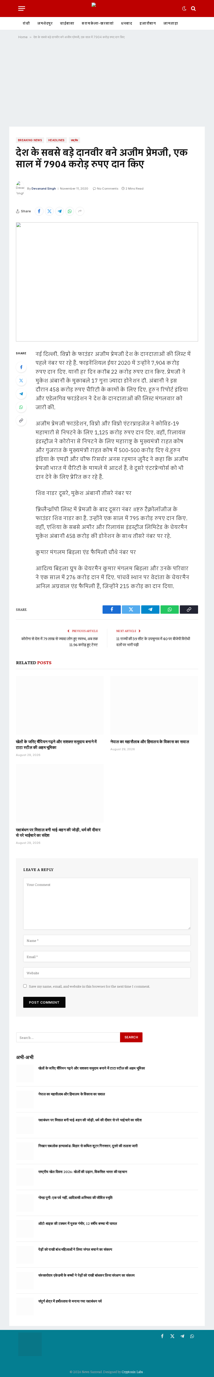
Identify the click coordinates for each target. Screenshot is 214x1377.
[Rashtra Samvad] (107, 8)
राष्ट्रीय (74, 140)
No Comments (107, 188)
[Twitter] (21, 380)
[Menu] (21, 8)
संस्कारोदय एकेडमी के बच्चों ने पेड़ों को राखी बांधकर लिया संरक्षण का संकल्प (86, 1275)
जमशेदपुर (45, 23)
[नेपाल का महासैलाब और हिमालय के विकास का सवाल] (154, 705)
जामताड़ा (170, 23)
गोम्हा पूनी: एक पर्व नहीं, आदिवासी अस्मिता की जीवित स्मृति (75, 1197)
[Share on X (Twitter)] (49, 211)
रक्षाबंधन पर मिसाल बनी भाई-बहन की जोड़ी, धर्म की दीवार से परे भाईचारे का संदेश (58, 832)
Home (23, 37)
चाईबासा (67, 23)
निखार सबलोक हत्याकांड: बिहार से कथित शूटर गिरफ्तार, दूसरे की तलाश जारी (88, 1145)
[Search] (193, 8)
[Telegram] (21, 394)
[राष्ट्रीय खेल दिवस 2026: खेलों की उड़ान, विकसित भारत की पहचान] (25, 1177)
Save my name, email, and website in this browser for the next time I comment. (89, 986)
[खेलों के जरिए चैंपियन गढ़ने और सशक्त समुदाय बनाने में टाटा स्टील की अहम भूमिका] (60, 705)
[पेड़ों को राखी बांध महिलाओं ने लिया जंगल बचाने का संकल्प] (25, 1255)
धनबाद (126, 23)
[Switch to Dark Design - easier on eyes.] (184, 8)
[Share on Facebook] (39, 211)
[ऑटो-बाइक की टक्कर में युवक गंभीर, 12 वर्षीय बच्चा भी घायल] (25, 1229)
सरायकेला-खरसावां (98, 23)
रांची (26, 23)
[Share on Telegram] (59, 211)
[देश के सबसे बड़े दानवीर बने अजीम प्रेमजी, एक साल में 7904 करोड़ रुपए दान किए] (107, 282)
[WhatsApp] (21, 407)
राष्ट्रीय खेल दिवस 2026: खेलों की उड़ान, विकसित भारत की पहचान (82, 1171)
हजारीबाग (148, 23)
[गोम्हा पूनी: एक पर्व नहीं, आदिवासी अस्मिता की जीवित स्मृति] (25, 1203)
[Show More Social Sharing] (79, 211)
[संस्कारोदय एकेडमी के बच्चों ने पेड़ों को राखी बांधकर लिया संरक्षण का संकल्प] (25, 1280)
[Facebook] (21, 367)
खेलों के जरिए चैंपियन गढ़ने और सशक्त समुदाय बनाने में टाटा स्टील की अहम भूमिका (56, 744)
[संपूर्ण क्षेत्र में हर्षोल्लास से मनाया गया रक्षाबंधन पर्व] (25, 1306)
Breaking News (30, 140)
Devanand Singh (44, 188)
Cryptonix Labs (133, 1371)
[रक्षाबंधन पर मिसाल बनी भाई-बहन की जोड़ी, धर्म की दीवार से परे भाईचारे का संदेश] (60, 793)
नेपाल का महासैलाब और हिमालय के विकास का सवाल (149, 741)
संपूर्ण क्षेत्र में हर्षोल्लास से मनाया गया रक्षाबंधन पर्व (70, 1301)
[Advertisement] (107, 84)
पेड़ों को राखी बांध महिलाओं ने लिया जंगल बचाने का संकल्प (75, 1249)
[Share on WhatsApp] (69, 211)
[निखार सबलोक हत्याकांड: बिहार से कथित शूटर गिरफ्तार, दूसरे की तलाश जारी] (25, 1151)
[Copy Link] (21, 420)
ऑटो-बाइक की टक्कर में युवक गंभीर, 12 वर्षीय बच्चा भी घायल (77, 1223)
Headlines (56, 140)
